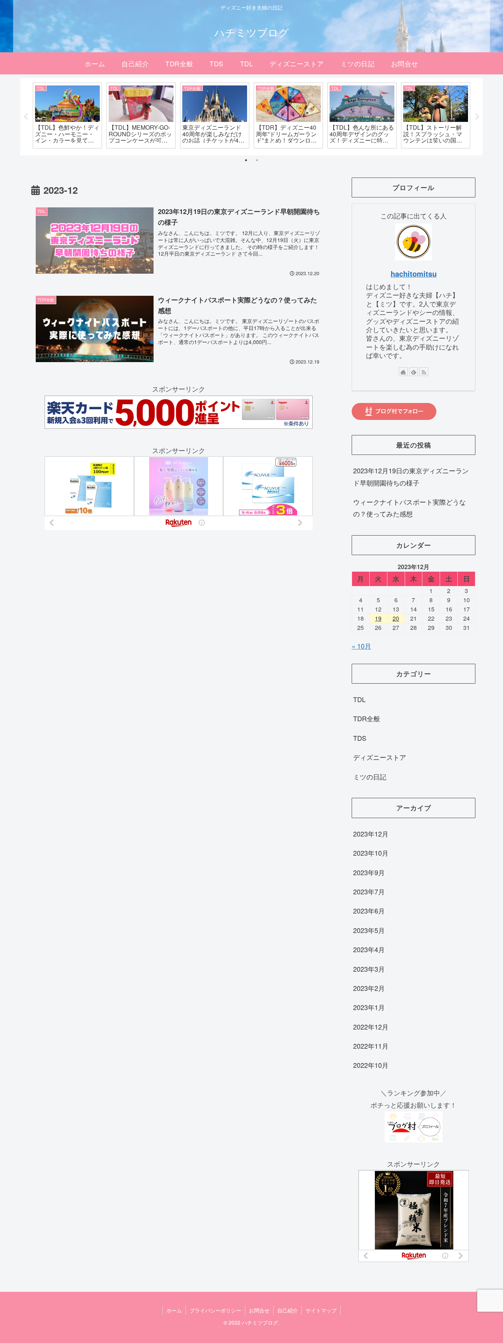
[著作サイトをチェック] (403, 371)
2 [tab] (257, 160)
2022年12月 (370, 1026)
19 (378, 618)
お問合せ (259, 1310)
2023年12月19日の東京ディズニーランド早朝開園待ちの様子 (411, 476)
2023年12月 (370, 833)
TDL (359, 699)
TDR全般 (366, 718)
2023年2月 (369, 988)
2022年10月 (370, 1065)
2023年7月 (369, 892)
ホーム (174, 1310)
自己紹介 (287, 1310)
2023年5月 (369, 930)
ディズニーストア (379, 757)
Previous (25, 116)
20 (396, 618)
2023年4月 (369, 949)
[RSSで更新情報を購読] (423, 371)
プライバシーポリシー (215, 1310)
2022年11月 (370, 1046)
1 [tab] (246, 160)
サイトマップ (321, 1310)
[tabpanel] (67, 115)
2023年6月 (369, 911)
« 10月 (361, 646)
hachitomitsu (414, 274)
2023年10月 (370, 853)
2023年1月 (369, 1007)
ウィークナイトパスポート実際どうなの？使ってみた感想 (409, 507)
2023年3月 (369, 969)
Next (477, 116)
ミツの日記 (369, 776)
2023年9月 (369, 872)
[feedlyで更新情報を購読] (413, 371)
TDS (359, 738)
